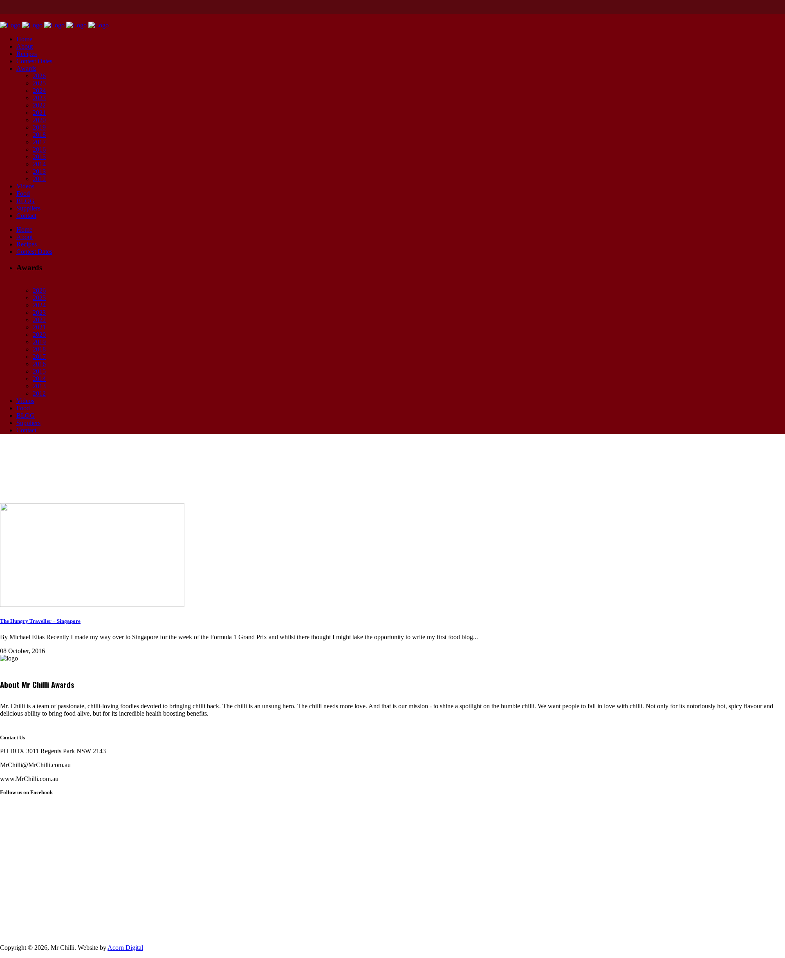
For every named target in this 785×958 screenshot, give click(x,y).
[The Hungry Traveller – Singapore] (92, 604)
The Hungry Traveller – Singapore (40, 621)
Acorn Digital (125, 947)
